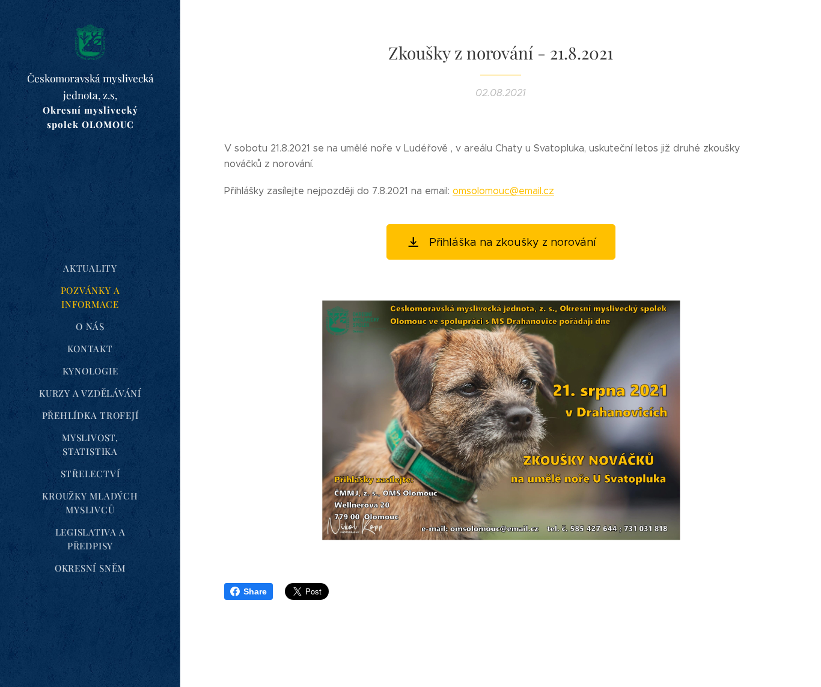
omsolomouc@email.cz (503, 191)
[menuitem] (90, 268)
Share (255, 591)
